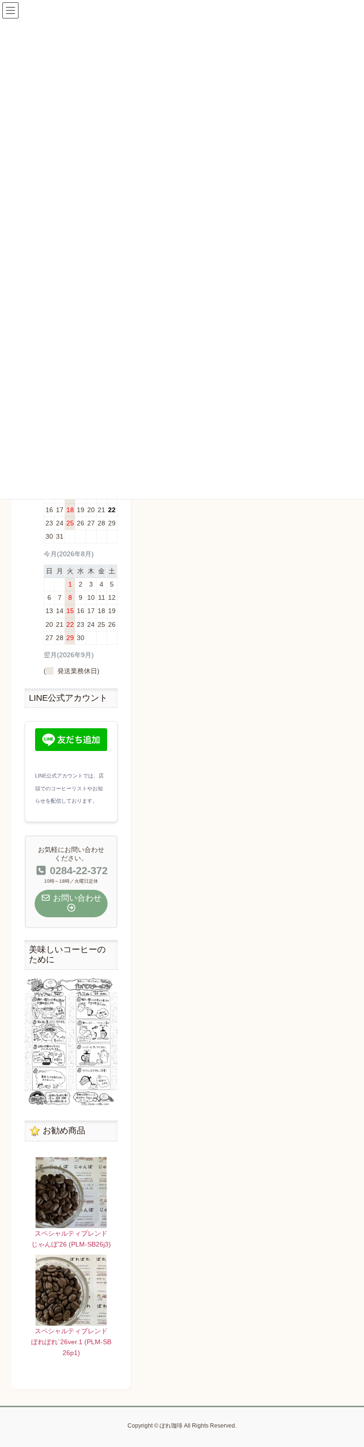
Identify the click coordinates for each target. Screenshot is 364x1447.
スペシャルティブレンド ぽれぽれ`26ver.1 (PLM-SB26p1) (73, 1342)
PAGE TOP (346, 1395)
